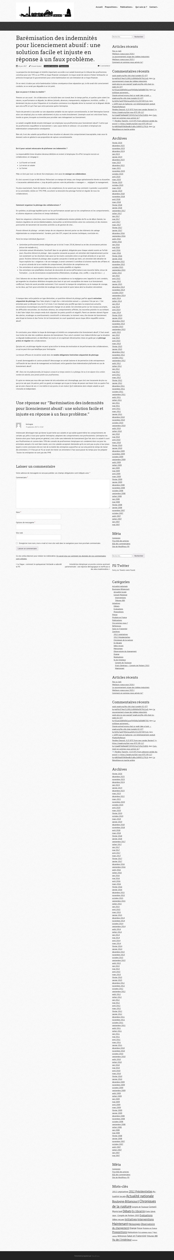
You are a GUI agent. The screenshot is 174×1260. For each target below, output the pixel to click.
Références (116, 626)
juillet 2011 (117, 400)
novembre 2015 (118, 264)
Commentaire (22, 477)
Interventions (120, 597)
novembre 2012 (118, 355)
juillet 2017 (117, 213)
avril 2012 (116, 374)
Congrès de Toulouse (123, 662)
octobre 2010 (117, 423)
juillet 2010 (117, 431)
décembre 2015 (118, 261)
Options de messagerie (25, 522)
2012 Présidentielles (122, 637)
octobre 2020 (117, 174)
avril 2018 (116, 199)
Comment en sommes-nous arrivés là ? (127, 62)
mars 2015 (116, 281)
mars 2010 (116, 442)
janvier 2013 (117, 349)
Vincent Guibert (36, 66)
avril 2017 (116, 222)
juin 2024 (116, 154)
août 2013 (116, 332)
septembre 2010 (118, 425)
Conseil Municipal (120, 595)
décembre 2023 (118, 160)
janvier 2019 (117, 191)
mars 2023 (116, 162)
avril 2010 (116, 440)
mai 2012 (116, 372)
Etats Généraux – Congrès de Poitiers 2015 (132, 665)
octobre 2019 (117, 185)
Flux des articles (120, 541)
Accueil (99, 7)
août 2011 (116, 397)
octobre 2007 (117, 513)
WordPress (96, 1256)
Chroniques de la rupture (123, 640)
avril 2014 (116, 309)
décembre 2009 (118, 451)
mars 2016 (116, 253)
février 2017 (117, 227)
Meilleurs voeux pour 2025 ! (123, 59)
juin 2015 (116, 275)
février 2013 (117, 346)
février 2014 (117, 315)
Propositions (111, 7)
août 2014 (116, 298)
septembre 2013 (118, 329)
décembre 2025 (118, 145)
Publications (126, 7)
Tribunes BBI (120, 600)
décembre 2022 (118, 165)
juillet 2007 (117, 519)
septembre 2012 (118, 360)
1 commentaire (105, 66)
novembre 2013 (118, 324)
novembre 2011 (118, 389)
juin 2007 (116, 522)
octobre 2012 (117, 357)
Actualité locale (120, 592)
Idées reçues (118, 645)
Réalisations (118, 657)
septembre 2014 (118, 295)
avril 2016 (116, 250)
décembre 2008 (118, 485)
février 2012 (117, 380)
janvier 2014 (117, 318)
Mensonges (118, 648)
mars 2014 (116, 312)
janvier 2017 (117, 230)
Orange (116, 654)
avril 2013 (116, 341)
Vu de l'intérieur (120, 660)
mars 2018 (116, 202)
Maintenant (119, 668)
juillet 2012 (117, 366)
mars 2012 (116, 377)
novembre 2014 (118, 290)
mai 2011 (116, 406)
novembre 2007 (118, 510)
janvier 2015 (117, 284)
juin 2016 (116, 244)
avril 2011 (116, 408)
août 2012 (116, 363)
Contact (153, 7)
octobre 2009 (117, 456)
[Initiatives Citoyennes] (45, 14)
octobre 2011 (117, 391)
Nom (18, 512)
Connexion (116, 538)
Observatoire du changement (125, 651)
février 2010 (117, 445)
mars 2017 (116, 225)
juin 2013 (116, 335)
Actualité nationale (50, 66)
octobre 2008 (117, 490)
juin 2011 (116, 403)
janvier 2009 (117, 482)
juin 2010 (116, 434)
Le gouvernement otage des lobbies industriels (130, 56)
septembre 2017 (118, 210)
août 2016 (116, 239)
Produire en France (119, 617)
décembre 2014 (118, 287)
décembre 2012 (118, 352)
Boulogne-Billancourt (120, 589)
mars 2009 (116, 476)
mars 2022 (116, 168)
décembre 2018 (118, 193)
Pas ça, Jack (116, 51)
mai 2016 (116, 247)
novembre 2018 (118, 196)
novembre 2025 (118, 148)
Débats (116, 606)
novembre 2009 (118, 454)
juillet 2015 (117, 273)
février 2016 (117, 256)
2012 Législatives (121, 634)
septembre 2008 (118, 493)
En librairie (118, 643)
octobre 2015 (117, 267)
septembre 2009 (118, 459)
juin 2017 (116, 216)
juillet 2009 (117, 465)
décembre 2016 (118, 233)
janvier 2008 (117, 507)
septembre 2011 (118, 394)
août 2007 (116, 516)
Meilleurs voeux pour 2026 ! (123, 54)
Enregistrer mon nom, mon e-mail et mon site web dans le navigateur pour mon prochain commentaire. (60, 543)
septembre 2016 (118, 236)
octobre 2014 (117, 292)
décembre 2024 (118, 151)
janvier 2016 (117, 258)
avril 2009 (116, 473)
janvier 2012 (117, 383)
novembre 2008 (118, 488)
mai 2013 (116, 338)
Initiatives (116, 603)
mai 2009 (116, 471)
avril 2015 (116, 278)
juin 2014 (116, 304)
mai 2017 (116, 219)
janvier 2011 (117, 414)
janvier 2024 (117, 157)
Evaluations (118, 609)
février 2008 (117, 505)
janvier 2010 (117, 448)
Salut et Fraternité (119, 629)
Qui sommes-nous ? (120, 623)
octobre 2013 (117, 326)
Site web (19, 533)
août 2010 (116, 428)
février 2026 (117, 143)
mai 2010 (116, 437)
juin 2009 (116, 468)
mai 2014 (116, 307)
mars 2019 (116, 188)
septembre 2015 (118, 270)
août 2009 (116, 462)
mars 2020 (116, 179)
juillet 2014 (117, 301)
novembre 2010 (118, 420)
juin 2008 (116, 499)
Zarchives (116, 631)
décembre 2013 (118, 321)
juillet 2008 (117, 496)
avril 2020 (116, 176)
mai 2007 (116, 524)
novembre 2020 (118, 171)
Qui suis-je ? (141, 7)
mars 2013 (116, 343)
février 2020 (117, 182)
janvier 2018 (117, 208)
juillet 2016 (117, 242)
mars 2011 (116, 411)
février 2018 (117, 205)
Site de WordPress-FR (120, 546)
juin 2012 (116, 369)
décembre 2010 (118, 417)
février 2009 (117, 479)
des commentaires (121, 543)
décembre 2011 (118, 386)
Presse (114, 614)
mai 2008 (116, 502)
